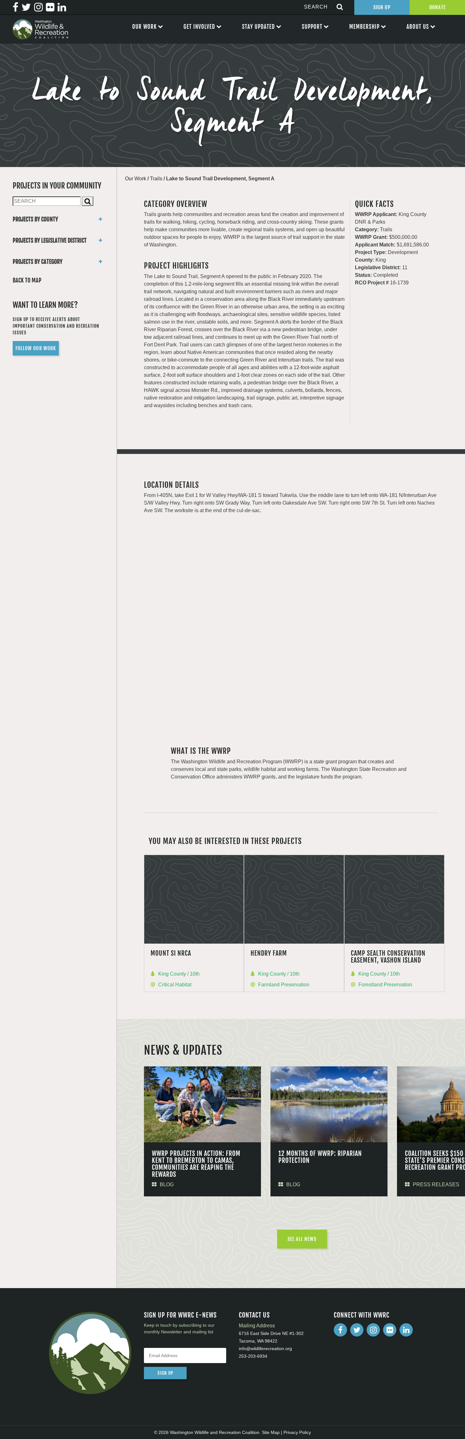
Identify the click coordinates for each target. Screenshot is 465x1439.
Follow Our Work (36, 348)
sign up (165, 1373)
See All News (302, 1239)
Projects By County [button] (35, 219)
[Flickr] (389, 1330)
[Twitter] (356, 1330)
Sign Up (382, 7)
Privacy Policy (297, 1432)
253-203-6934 (253, 1356)
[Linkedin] (406, 1330)
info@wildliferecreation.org (265, 1348)
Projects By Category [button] (37, 261)
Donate (437, 7)
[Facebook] (340, 1330)
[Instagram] (373, 1330)
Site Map (271, 1432)
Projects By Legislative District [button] (50, 240)
